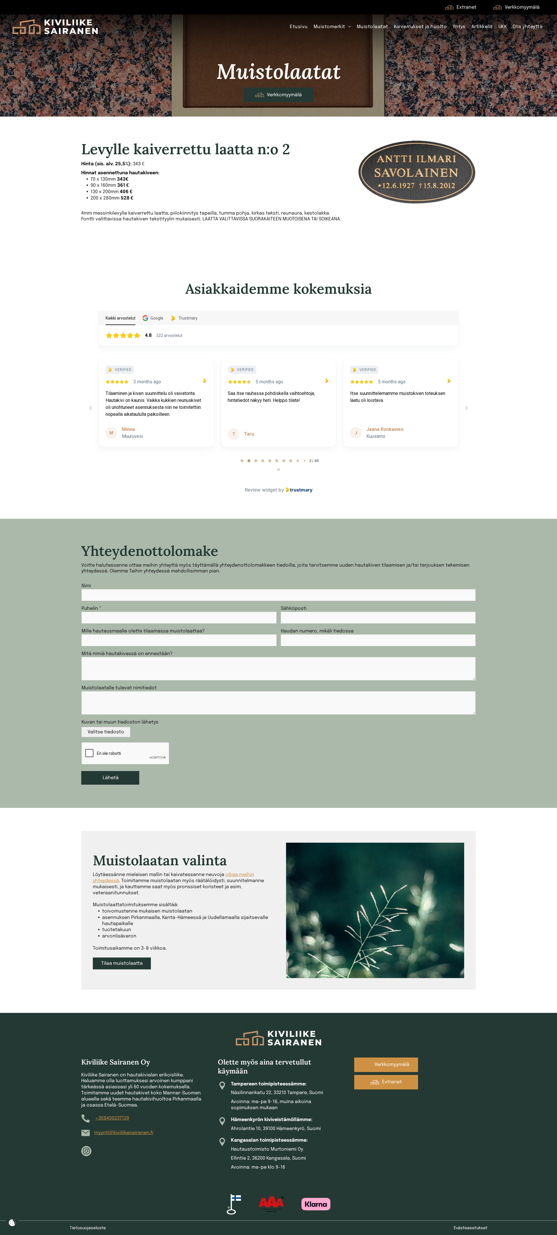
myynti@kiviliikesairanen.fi (123, 1132)
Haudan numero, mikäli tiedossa (317, 631)
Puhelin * (91, 608)
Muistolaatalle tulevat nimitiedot (119, 687)
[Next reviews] (466, 408)
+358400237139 (112, 1118)
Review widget (261, 490)
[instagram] (86, 1152)
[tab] (241, 460)
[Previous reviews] (90, 408)
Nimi (86, 585)
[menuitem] (298, 27)
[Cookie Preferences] (12, 1222)
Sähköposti (294, 608)
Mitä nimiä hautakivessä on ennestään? (127, 653)
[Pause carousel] (278, 469)
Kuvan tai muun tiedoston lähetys (120, 722)
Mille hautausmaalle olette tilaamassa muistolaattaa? (143, 631)
